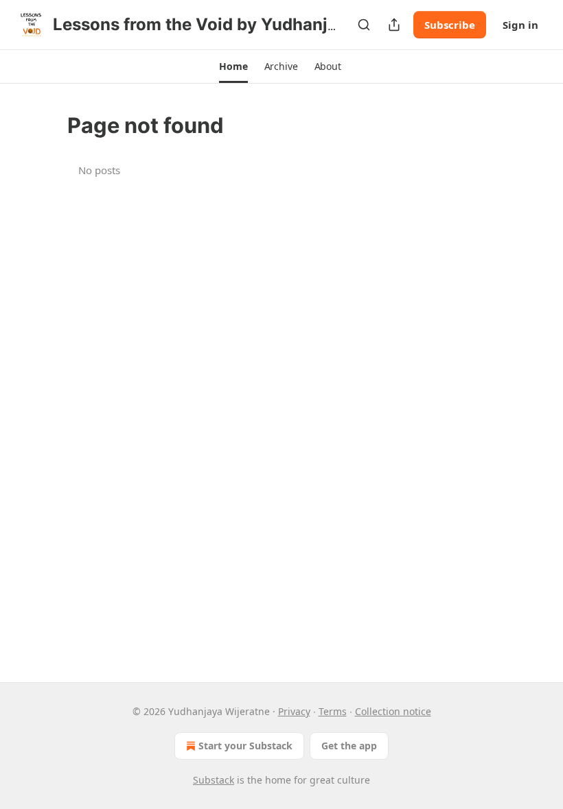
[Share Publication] (394, 24)
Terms (333, 711)
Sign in (520, 25)
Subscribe (449, 25)
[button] (233, 66)
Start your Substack (245, 745)
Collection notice (393, 711)
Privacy (294, 711)
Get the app (349, 745)
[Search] (364, 24)
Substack (213, 779)
